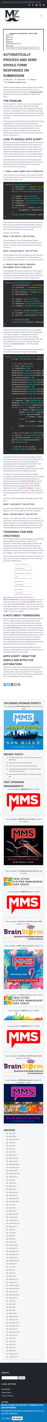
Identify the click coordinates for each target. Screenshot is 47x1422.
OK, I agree (6, 1418)
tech (24, 82)
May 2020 (12, 1307)
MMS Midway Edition (24, 706)
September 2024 (14, 1174)
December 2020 (14, 1285)
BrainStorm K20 (36, 92)
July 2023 (12, 1205)
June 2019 (12, 1341)
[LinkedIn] (40, 5)
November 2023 (14, 1201)
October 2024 (13, 1170)
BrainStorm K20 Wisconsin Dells (30, 922)
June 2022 (12, 1233)
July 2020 (12, 1301)
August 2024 (13, 1177)
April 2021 (12, 1273)
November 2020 (14, 1288)
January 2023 (13, 1217)
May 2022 (12, 1236)
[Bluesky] (36, 5)
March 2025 (13, 1155)
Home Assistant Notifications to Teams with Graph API (25, 775)
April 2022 (12, 1239)
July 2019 (12, 1338)
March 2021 (13, 1276)
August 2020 (13, 1298)
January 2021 (13, 1282)
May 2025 (12, 1149)
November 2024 (14, 1167)
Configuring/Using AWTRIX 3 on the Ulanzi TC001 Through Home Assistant (25, 770)
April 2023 (12, 1208)
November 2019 (14, 1326)
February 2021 (13, 1279)
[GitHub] (43, 5)
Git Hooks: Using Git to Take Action (20, 763)
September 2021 (14, 1260)
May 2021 (12, 1270)
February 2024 (13, 1192)
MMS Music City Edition (27, 819)
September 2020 (14, 1295)
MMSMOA (24, 789)
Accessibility (6, 1389)
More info (13, 1413)
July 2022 (12, 1229)
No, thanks (17, 1418)
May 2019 (12, 1344)
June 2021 (12, 1267)
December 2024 (14, 1164)
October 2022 (13, 1220)
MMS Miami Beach (25, 1080)
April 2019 (12, 1347)
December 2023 (14, 1198)
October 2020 (13, 1292)
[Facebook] (29, 5)
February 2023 (13, 1214)
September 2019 (14, 1332)
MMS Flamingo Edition (26, 946)
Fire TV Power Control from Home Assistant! (23, 766)
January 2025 (13, 1161)
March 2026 (13, 1136)
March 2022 (13, 1242)
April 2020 (12, 1310)
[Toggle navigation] (42, 16)
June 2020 (12, 1304)
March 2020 (13, 1313)
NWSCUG (25, 1011)
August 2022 (13, 1226)
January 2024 (13, 1195)
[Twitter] (33, 5)
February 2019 (13, 1354)
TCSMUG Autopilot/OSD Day (28, 871)
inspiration (18, 82)
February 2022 (13, 1245)
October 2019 (13, 1329)
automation (11, 82)
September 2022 (14, 1223)
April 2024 (12, 1186)
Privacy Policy (6, 1392)
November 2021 (14, 1254)
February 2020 (13, 1316)
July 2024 (12, 1180)
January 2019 (13, 1357)
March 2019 (13, 1350)
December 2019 (14, 1323)
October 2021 (13, 1257)
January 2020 (13, 1319)
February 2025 (13, 1158)
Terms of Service (7, 1396)
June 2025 (12, 1146)
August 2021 (13, 1264)
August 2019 (13, 1335)
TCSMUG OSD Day (25, 995)
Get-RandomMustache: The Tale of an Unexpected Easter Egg (25, 759)
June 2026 (12, 1133)
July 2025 (12, 1143)
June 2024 (12, 1183)
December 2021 (14, 1251)
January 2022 (13, 1248)
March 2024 (13, 1189)
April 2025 (12, 1152)
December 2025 (14, 1139)
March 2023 (13, 1211)
